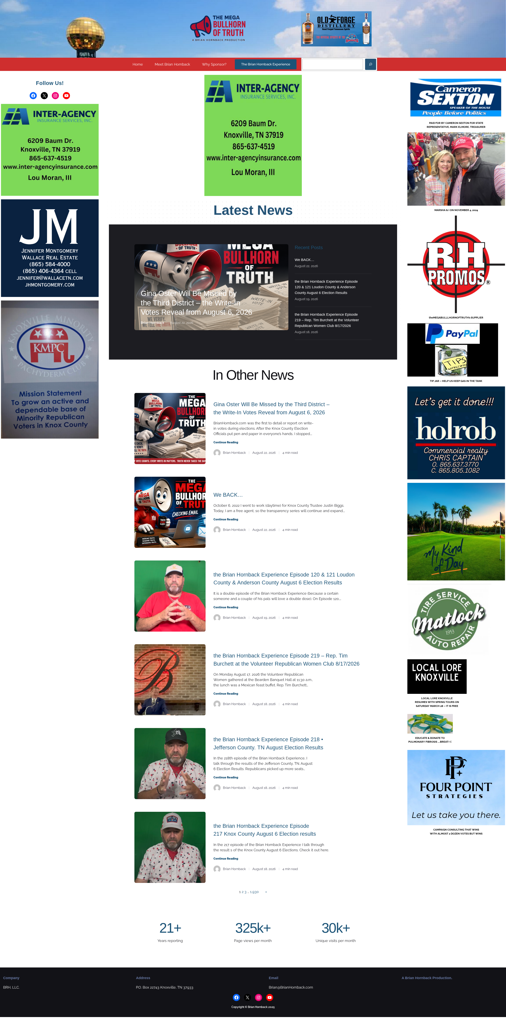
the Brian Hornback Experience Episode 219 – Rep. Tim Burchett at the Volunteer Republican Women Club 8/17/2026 (327, 320)
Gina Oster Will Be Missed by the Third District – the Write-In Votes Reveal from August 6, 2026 (196, 302)
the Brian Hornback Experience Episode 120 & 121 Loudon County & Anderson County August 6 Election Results (326, 287)
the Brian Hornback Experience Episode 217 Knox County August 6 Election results (264, 830)
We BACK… (304, 260)
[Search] (370, 64)
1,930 (254, 892)
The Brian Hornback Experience (265, 64)
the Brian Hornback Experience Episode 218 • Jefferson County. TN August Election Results (268, 744)
